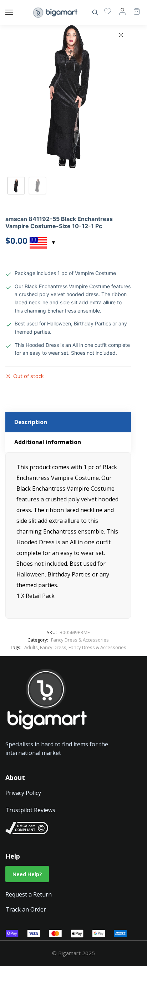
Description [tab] (30, 422)
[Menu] (16, 12)
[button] (121, 35)
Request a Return (28, 894)
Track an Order (25, 909)
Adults (31, 647)
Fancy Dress (53, 647)
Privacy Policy (23, 793)
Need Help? (27, 874)
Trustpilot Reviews (30, 810)
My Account (122, 11)
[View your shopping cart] (133, 8)
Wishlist (107, 11)
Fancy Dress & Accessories (80, 640)
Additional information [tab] (47, 442)
